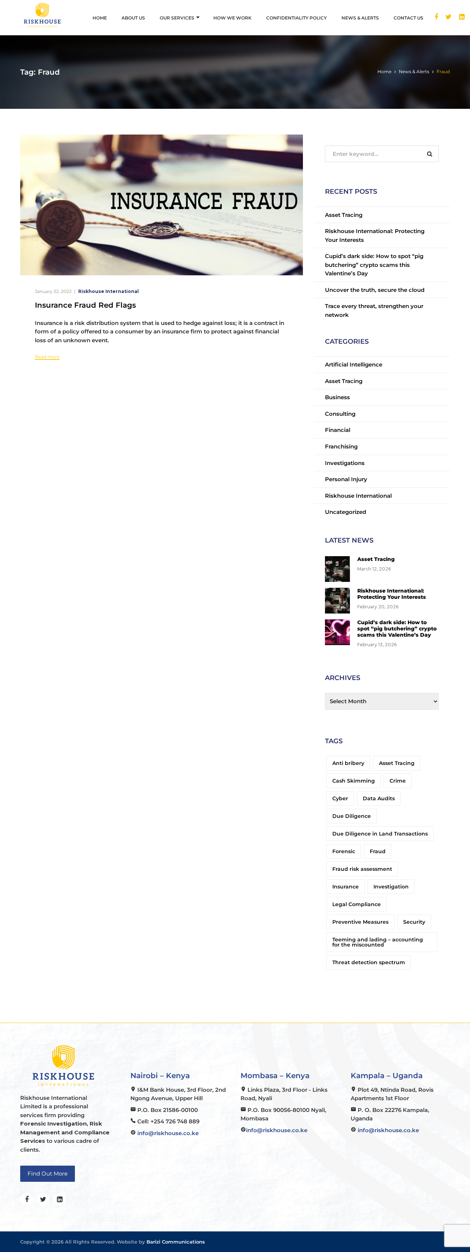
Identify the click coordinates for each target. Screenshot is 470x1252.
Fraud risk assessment (362, 869)
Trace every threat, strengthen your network (374, 310)
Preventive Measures (360, 922)
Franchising (341, 446)
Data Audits (379, 798)
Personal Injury (346, 479)
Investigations (345, 462)
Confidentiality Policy (296, 18)
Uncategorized (345, 511)
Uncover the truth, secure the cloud (374, 289)
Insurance (345, 886)
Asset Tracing (343, 214)
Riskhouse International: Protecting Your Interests (374, 235)
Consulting (340, 413)
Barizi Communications (176, 1242)
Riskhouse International (108, 291)
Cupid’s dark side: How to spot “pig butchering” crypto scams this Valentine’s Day (374, 265)
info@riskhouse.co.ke (168, 1133)
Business (337, 397)
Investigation (391, 886)
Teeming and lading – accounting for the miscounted (377, 942)
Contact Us (408, 18)
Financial (337, 429)
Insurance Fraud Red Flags (85, 305)
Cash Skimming (353, 780)
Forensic (343, 851)
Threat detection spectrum (368, 962)
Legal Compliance (356, 904)
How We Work (232, 18)
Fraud (378, 851)
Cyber (340, 798)
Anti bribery (348, 763)
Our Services (177, 18)
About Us (133, 18)
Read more (47, 356)
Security (414, 922)
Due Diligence (351, 816)
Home (100, 18)
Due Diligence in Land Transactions (380, 833)
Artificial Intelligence (353, 364)
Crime (398, 780)
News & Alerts (360, 18)
